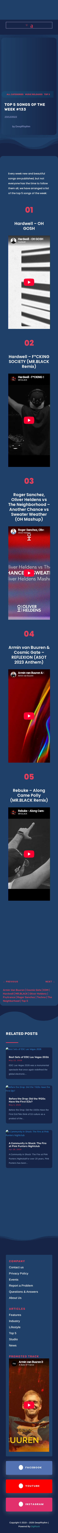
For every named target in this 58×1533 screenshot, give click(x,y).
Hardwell (8, 993)
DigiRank (35, 1526)
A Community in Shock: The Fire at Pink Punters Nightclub (27, 1145)
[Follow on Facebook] (19, 11)
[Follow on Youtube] (32, 11)
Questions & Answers (23, 1291)
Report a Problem (21, 1285)
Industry (14, 1321)
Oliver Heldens (38, 993)
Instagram (34, 1504)
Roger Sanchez (26, 997)
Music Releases (34, 94)
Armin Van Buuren (14, 990)
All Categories (15, 94)
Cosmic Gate (33, 990)
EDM (45, 990)
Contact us (16, 1267)
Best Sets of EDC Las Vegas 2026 (29, 1057)
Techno (41, 997)
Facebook (33, 1467)
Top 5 (47, 94)
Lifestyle (15, 1327)
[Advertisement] (29, 946)
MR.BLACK (21, 993)
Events (13, 1279)
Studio (13, 1339)
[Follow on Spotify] (38, 11)
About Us (15, 1297)
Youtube (32, 1486)
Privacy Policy (18, 1273)
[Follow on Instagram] (26, 11)
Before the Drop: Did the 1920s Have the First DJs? (27, 1100)
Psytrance (9, 997)
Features (15, 1315)
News (13, 1345)
